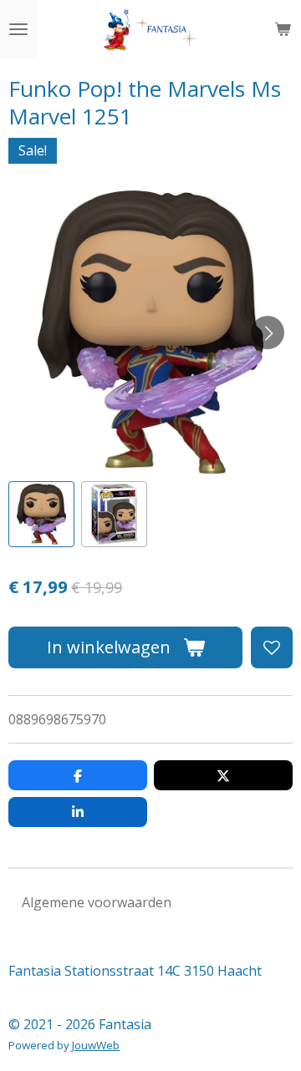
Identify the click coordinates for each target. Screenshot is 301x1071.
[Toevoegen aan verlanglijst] (272, 647)
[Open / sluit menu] (18, 29)
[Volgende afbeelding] (267, 332)
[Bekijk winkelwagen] (282, 29)
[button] (41, 514)
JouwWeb (96, 1045)
